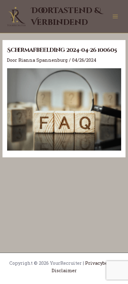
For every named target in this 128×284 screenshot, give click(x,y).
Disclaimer (64, 270)
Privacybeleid (101, 263)
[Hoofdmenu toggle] (115, 16)
